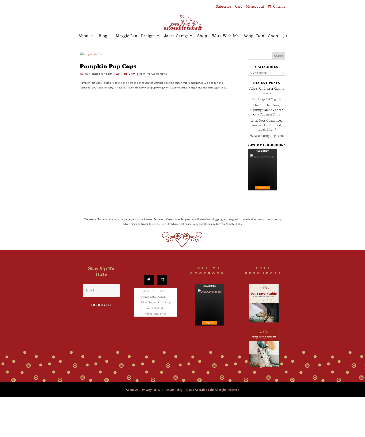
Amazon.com (159, 224)
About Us (132, 390)
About (84, 36)
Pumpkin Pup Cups (108, 66)
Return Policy (173, 390)
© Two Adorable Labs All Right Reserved (212, 390)
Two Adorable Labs (99, 74)
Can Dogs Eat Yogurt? (266, 99)
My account (255, 6)
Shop (202, 36)
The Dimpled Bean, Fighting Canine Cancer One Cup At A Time (266, 109)
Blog (103, 36)
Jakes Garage (176, 36)
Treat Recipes (157, 74)
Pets (142, 74)
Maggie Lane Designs (136, 36)
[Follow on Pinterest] (149, 280)
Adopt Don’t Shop (261, 36)
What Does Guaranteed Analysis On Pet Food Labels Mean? (267, 125)
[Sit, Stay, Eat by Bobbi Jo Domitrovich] (262, 169)
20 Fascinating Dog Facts (266, 135)
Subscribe (223, 6)
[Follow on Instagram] (162, 280)
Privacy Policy (151, 390)
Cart (238, 6)
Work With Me (225, 36)
